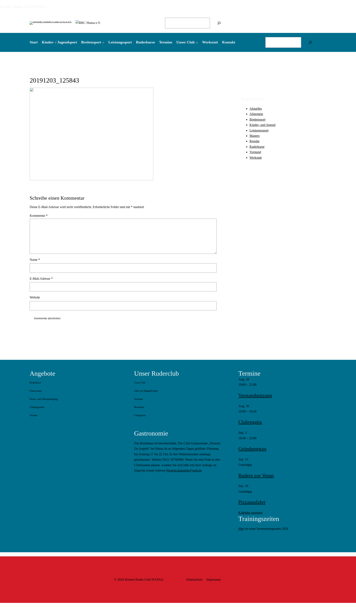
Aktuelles (255, 108)
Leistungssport (258, 130)
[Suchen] (219, 23)
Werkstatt (255, 157)
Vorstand (255, 152)
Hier (241, 528)
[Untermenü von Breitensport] (103, 42)
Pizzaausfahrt (251, 502)
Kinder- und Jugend (262, 125)
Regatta (254, 141)
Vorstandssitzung (255, 395)
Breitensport (257, 119)
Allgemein (256, 114)
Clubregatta (250, 422)
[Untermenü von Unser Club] (197, 42)
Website (35, 297)
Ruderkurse (257, 146)
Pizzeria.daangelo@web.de (184, 470)
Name (35, 259)
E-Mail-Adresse (41, 278)
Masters (254, 135)
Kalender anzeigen (250, 512)
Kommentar (39, 215)
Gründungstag (252, 448)
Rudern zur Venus (256, 475)
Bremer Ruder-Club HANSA (23, 7)
